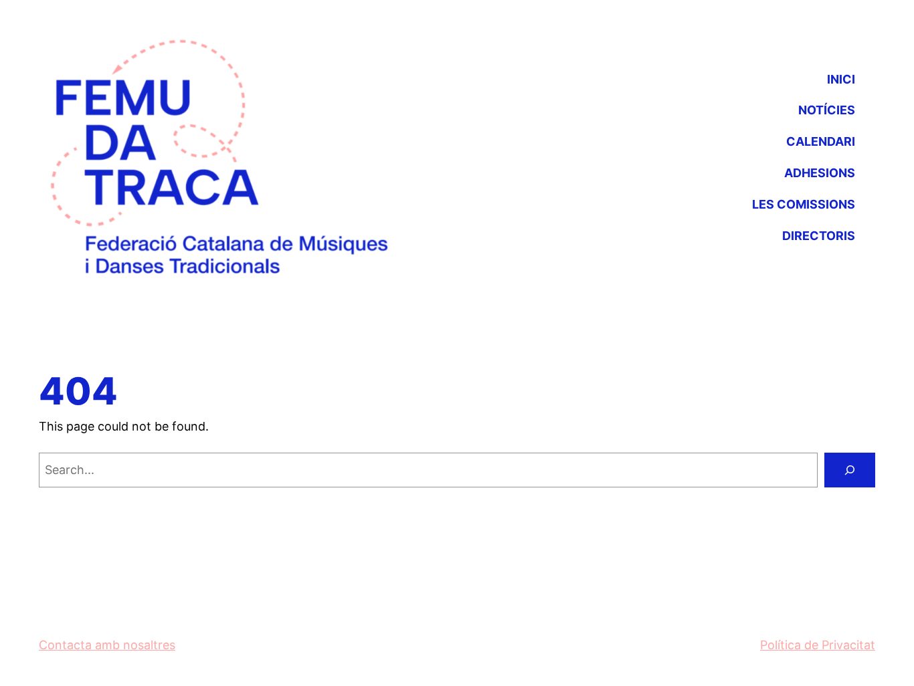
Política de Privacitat (817, 645)
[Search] (849, 470)
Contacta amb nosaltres (107, 645)
